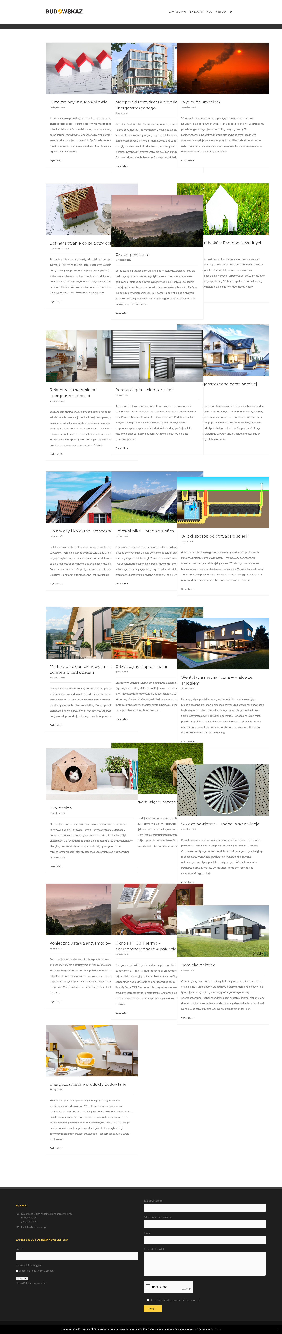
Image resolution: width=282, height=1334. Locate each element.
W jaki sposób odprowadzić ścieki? (215, 536)
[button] (231, 12)
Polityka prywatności (34, 1283)
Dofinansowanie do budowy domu (83, 243)
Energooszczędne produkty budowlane (88, 1084)
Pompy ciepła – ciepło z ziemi (145, 389)
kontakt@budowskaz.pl (33, 1227)
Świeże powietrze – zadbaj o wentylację (220, 824)
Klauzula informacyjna (28, 1265)
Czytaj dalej (55, 160)
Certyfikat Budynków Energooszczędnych (222, 243)
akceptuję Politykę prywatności (36, 1270)
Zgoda (217, 1329)
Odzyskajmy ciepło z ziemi (141, 666)
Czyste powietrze (132, 254)
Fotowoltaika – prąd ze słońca (145, 531)
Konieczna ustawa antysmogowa (82, 943)
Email (20, 1249)
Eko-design (61, 808)
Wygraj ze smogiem (200, 102)
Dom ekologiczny (198, 965)
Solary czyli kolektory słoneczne (81, 531)
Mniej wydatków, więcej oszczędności (152, 802)
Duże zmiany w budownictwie (79, 102)
